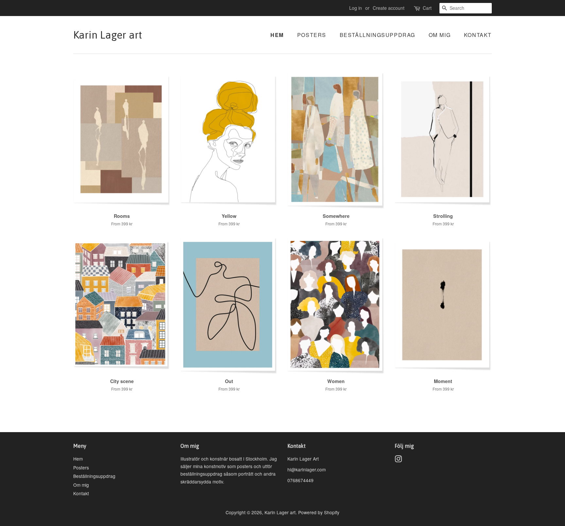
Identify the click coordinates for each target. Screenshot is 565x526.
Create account (388, 8)
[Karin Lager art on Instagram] (398, 460)
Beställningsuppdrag (377, 35)
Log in (355, 8)
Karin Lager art (107, 35)
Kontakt (478, 35)
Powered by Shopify (318, 512)
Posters (311, 35)
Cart (427, 8)
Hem (277, 35)
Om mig (440, 35)
